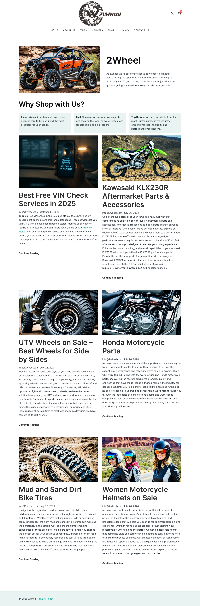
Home (54, 30)
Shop (111, 30)
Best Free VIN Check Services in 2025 (53, 199)
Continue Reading (29, 253)
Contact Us (141, 30)
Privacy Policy (45, 598)
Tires (83, 30)
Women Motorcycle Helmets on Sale (135, 493)
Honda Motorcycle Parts (133, 346)
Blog (125, 30)
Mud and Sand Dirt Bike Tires (50, 493)
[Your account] (172, 13)
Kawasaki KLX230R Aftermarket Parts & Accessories (136, 196)
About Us (69, 30)
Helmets (97, 30)
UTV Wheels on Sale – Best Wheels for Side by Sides (56, 350)
